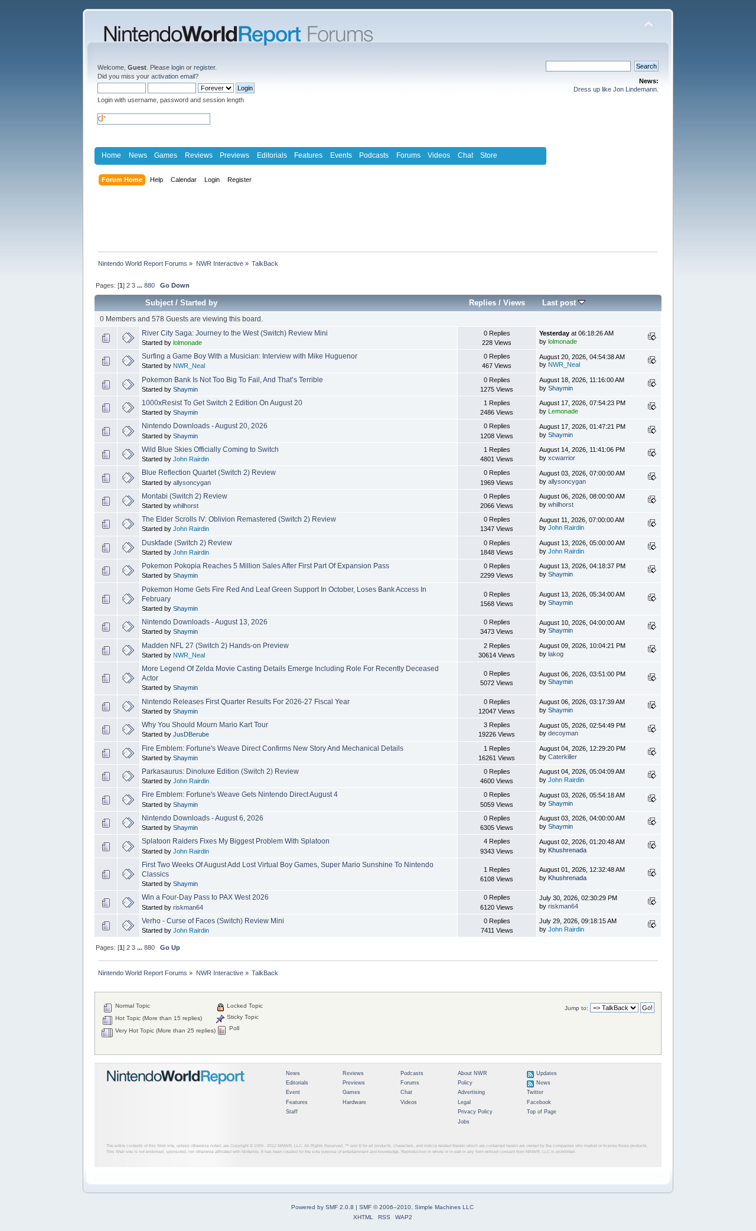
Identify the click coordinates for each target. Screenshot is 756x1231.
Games (165, 155)
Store (488, 155)
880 (149, 285)
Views (514, 302)
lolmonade (187, 342)
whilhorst (185, 505)
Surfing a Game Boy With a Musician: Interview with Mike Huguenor (249, 356)
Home (111, 155)
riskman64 (188, 907)
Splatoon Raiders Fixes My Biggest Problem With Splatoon (236, 841)
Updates (546, 1073)
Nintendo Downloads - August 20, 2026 (205, 426)
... (140, 285)
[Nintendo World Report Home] (176, 1089)
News (138, 155)
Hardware (354, 1102)
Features (308, 155)
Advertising (471, 1092)
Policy (465, 1083)
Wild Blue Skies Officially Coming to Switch (210, 449)
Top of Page (541, 1112)
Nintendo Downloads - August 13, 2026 (205, 622)
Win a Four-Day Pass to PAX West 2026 (205, 897)
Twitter (535, 1092)
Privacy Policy (475, 1112)
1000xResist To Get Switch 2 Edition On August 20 (222, 403)
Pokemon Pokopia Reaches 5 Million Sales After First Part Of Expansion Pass (265, 566)
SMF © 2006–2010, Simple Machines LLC (416, 1207)
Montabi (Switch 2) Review (184, 496)
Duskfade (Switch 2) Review (187, 543)
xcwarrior (561, 457)
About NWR (472, 1073)
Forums (408, 155)
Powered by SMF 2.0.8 (322, 1207)
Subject (159, 302)
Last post (560, 302)
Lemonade (563, 411)
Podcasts (374, 155)
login (177, 67)
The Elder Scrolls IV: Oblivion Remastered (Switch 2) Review (239, 519)
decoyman (563, 733)
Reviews (199, 155)
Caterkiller (562, 756)
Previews (234, 155)
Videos (439, 155)
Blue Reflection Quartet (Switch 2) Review (209, 472)
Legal (464, 1102)
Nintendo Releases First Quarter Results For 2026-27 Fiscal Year (246, 702)
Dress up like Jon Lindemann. (616, 89)
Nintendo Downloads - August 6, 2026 (202, 818)
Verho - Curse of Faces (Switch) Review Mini (213, 921)
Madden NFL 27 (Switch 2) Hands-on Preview (215, 645)
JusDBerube (191, 734)
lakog (555, 653)
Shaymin (185, 389)
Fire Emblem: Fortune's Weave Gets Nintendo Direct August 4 (240, 794)
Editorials (272, 155)
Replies (482, 302)
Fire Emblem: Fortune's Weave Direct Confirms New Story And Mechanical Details (272, 748)
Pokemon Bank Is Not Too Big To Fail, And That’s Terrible (232, 380)
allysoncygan (192, 482)
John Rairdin (191, 459)
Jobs (464, 1122)
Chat (465, 155)
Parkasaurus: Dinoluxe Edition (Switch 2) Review (220, 771)
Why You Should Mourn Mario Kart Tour (205, 725)
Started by (198, 302)
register (204, 67)
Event (293, 1092)
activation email (173, 76)
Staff (292, 1112)
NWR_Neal (189, 365)
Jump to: (576, 1008)
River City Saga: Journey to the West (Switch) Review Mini (235, 333)
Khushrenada (567, 850)
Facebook (539, 1102)
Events (341, 155)
